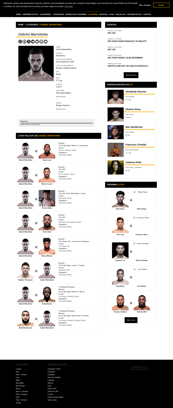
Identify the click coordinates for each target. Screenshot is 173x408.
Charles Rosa (132, 109)
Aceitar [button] (161, 5)
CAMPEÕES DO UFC (30, 14)
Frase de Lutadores (54, 377)
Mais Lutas (131, 320)
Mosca (18, 389)
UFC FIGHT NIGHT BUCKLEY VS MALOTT (127, 41)
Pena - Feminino (21, 400)
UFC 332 (111, 49)
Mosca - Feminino (22, 391)
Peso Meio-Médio (63, 93)
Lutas (49, 386)
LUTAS (111, 14)
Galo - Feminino (21, 374)
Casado (18, 369)
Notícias (50, 383)
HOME (18, 14)
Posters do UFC (53, 391)
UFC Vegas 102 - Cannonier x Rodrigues (74, 241)
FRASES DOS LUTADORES (75, 14)
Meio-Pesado (20, 386)
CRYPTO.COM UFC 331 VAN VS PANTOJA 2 (128, 66)
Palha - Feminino (21, 394)
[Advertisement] (36, 98)
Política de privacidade (55, 397)
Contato (50, 394)
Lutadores (51, 380)
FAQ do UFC (52, 389)
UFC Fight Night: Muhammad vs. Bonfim (74, 316)
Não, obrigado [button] (145, 5)
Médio (18, 380)
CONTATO (147, 14)
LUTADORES (93, 14)
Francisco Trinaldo (135, 144)
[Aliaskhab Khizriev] (116, 97)
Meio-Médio (20, 383)
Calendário (51, 372)
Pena (17, 397)
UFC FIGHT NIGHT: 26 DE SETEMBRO (125, 58)
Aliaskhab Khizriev (135, 91)
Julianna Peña (133, 162)
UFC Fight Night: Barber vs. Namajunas (73, 145)
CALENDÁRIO (45, 14)
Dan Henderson (134, 127)
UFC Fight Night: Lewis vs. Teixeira (72, 265)
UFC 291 (62, 217)
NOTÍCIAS (103, 14)
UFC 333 (111, 33)
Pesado (18, 403)
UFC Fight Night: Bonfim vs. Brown (71, 292)
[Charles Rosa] (116, 114)
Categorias (51, 374)
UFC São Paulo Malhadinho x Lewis (72, 193)
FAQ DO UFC (121, 14)
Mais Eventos (131, 75)
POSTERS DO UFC (134, 14)
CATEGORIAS (58, 14)
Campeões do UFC (54, 369)
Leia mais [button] (69, 6)
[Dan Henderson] (116, 132)
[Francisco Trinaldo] (116, 150)
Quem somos (52, 400)
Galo (17, 372)
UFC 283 (62, 169)
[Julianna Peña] (116, 167)
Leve (17, 377)
